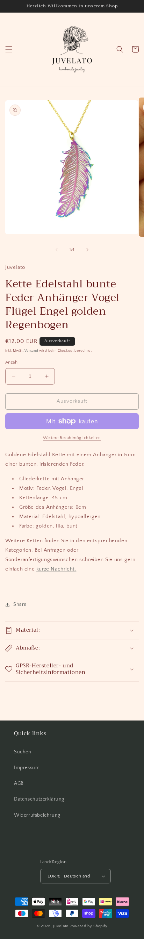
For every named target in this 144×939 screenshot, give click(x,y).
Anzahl (12, 362)
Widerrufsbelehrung (37, 815)
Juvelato (61, 926)
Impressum (26, 767)
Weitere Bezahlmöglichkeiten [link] (72, 438)
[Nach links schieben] (56, 249)
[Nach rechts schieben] (87, 249)
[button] (8, 49)
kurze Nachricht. (56, 569)
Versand (31, 351)
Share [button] (20, 604)
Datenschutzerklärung (39, 799)
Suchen (22, 752)
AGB (19, 783)
